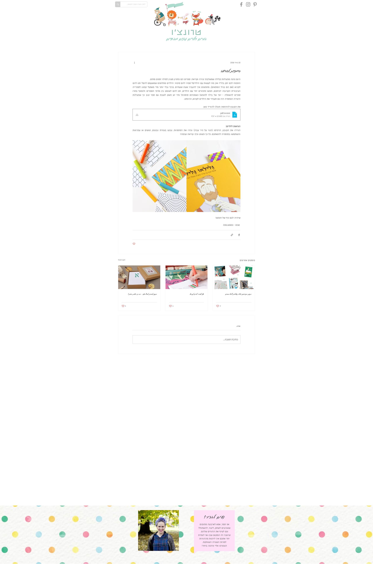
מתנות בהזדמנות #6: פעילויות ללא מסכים (238, 294)
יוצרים (237, 225)
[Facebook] (241, 4)
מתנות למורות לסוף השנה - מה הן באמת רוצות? (142, 294)
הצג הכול (121, 260)
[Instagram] (248, 4)
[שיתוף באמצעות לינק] (232, 235)
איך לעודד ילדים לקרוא (197, 294)
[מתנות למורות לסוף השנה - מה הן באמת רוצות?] (139, 277)
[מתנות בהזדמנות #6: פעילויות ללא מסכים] (234, 277)
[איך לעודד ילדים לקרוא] (187, 277)
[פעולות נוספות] (134, 63)
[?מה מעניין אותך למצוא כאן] (117, 4)
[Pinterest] (255, 4)
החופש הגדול (228, 225)
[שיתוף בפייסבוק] (239, 235)
